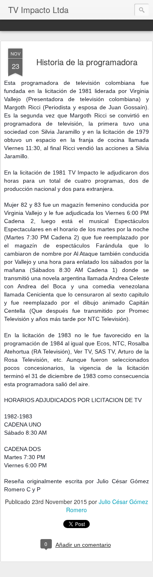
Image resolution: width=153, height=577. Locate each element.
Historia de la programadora (86, 62)
